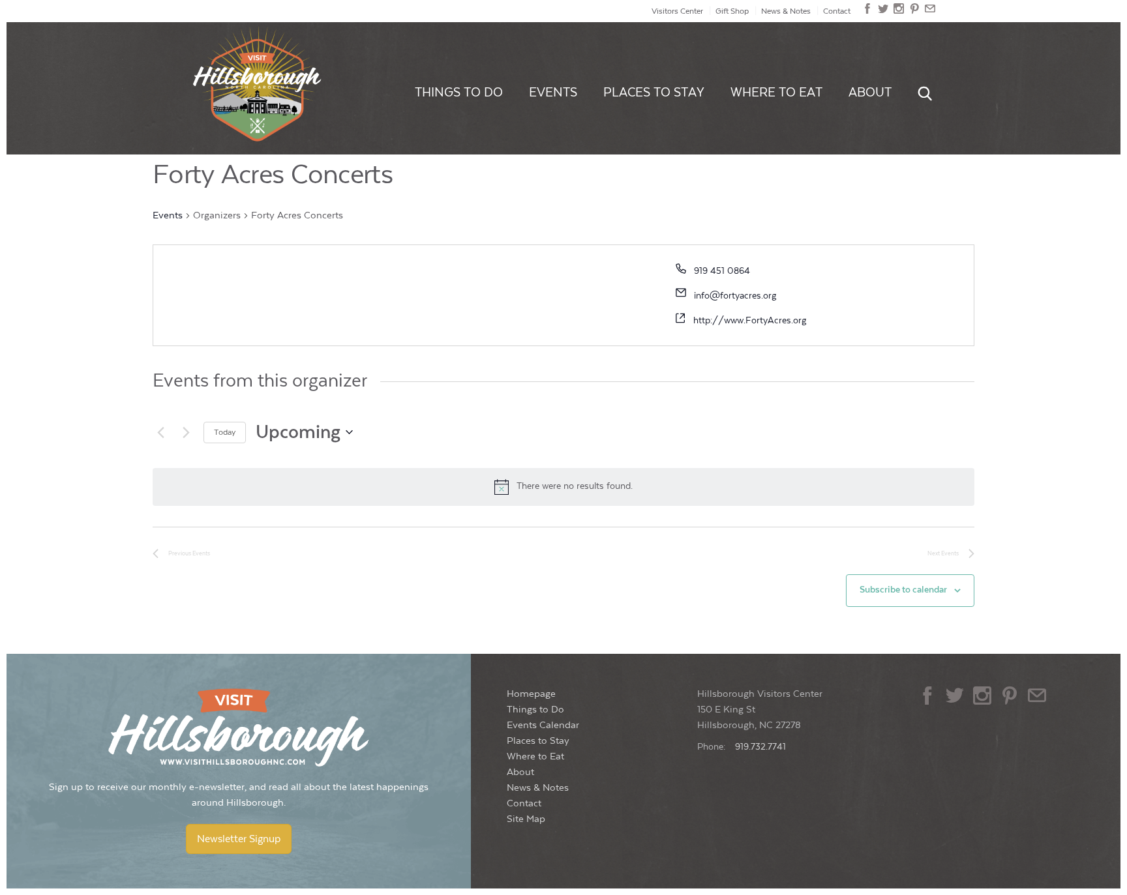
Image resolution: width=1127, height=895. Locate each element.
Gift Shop (732, 11)
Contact (836, 11)
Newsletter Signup (238, 839)
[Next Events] (186, 432)
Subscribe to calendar (903, 590)
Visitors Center (677, 11)
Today (224, 432)
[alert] (563, 487)
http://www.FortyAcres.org (749, 320)
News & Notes (786, 11)
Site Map (526, 819)
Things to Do (459, 92)
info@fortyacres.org (735, 296)
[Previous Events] (160, 432)
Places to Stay (653, 92)
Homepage (531, 693)
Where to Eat (776, 92)
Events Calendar (543, 725)
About (870, 92)
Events (553, 92)
